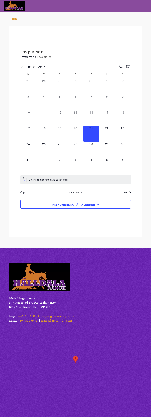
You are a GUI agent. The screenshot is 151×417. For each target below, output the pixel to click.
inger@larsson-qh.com (58, 316)
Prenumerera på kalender (73, 204)
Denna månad (75, 192)
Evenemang (28, 56)
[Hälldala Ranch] (14, 5)
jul (24, 192)
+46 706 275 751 (28, 320)
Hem (14, 18)
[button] (75, 359)
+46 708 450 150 (29, 316)
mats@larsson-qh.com (56, 320)
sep (126, 192)
